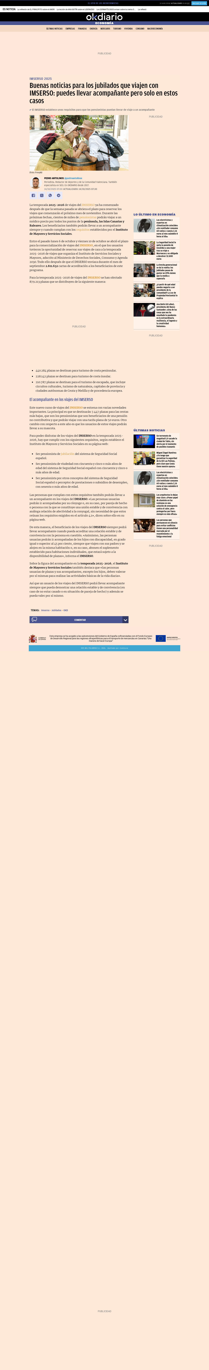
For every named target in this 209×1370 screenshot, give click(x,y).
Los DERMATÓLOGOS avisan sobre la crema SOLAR (117, 9)
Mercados (105, 28)
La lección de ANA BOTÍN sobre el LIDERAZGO (75, 9)
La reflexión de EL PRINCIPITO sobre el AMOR (35, 9)
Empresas (70, 28)
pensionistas (88, 217)
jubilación (67, 454)
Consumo (140, 28)
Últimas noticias (54, 28)
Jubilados (56, 610)
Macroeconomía (155, 28)
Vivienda (128, 28)
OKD (65, 610)
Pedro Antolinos (54, 178)
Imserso (45, 610)
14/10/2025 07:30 (53, 189)
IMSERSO (88, 205)
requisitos (83, 229)
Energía (93, 28)
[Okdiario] (104, 17)
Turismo (117, 28)
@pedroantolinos (73, 178)
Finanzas (82, 28)
